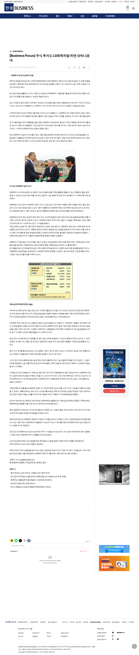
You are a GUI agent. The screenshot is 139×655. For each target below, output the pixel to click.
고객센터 (124, 622)
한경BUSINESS (18, 51)
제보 (120, 1)
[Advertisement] (69, 34)
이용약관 (85, 622)
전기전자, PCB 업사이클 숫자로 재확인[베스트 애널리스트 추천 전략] (38, 476)
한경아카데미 (65, 633)
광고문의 (78, 622)
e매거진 (132, 1)
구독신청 (126, 1)
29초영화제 (64, 636)
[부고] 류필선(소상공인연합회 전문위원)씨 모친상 (30, 487)
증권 (57, 16)
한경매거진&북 (8, 1)
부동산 (69, 16)
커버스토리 (43, 16)
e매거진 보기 (114, 391)
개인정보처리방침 (95, 622)
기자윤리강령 (106, 622)
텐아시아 (20, 636)
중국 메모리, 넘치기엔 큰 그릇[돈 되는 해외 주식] (30, 473)
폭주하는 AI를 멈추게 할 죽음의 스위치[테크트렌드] (31, 480)
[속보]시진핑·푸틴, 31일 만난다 (22, 483)
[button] (127, 8)
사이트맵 (131, 622)
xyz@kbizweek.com (26, 460)
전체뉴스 (27, 16)
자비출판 (113, 1)
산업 (82, 16)
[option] (114, 474)
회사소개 (65, 622)
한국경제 (20, 633)
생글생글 (35, 636)
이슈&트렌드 (110, 16)
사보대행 (107, 1)
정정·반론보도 (116, 622)
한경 (73, 1)
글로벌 (94, 16)
